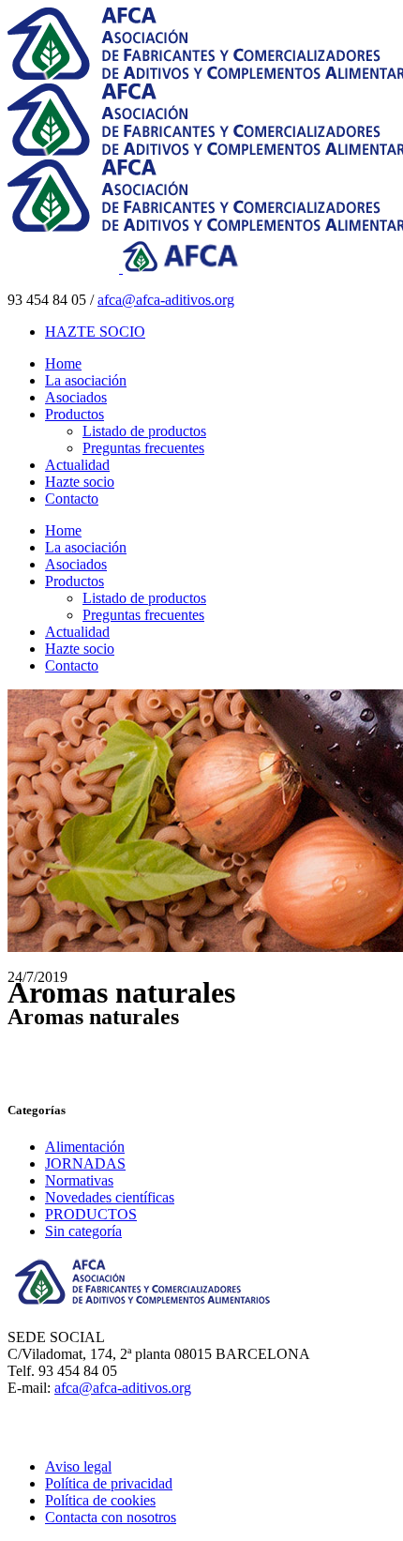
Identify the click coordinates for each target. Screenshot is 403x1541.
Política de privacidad (108, 1483)
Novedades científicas (109, 1197)
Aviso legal (78, 1466)
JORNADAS (85, 1163)
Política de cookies (100, 1500)
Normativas (79, 1180)
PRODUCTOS (91, 1214)
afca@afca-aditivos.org (165, 300)
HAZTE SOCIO (95, 332)
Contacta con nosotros (110, 1517)
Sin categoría (83, 1231)
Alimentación (85, 1147)
